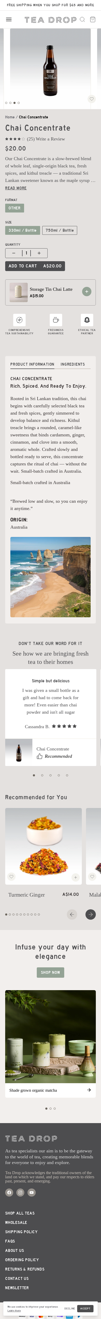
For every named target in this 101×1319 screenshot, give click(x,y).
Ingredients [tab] (73, 364)
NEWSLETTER (17, 1288)
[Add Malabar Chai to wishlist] (92, 877)
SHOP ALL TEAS (19, 1213)
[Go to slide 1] (6, 103)
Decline (69, 1308)
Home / (11, 117)
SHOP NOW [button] (50, 972)
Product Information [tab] (32, 364)
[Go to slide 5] (67, 775)
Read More (16, 188)
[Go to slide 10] (39, 914)
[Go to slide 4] (19, 103)
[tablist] (50, 362)
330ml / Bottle (23, 230)
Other (15, 208)
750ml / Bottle (60, 230)
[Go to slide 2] (10, 103)
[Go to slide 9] (35, 914)
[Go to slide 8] (32, 914)
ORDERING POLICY (22, 1260)
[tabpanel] (50, 496)
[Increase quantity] (40, 253)
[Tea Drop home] (50, 20)
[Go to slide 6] (24, 914)
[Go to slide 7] (28, 914)
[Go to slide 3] (14, 103)
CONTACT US (17, 1279)
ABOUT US (14, 1251)
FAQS (10, 1241)
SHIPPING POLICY (21, 1232)
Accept (85, 1308)
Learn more (14, 1310)
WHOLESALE (16, 1223)
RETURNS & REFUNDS (25, 1269)
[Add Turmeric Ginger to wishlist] (11, 877)
